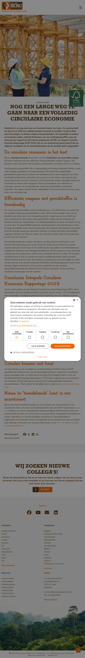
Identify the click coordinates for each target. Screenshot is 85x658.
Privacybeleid (24, 321)
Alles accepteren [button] (62, 346)
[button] (42, 325)
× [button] (77, 300)
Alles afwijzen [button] (38, 346)
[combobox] (74, 300)
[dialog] (42, 329)
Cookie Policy (42, 357)
